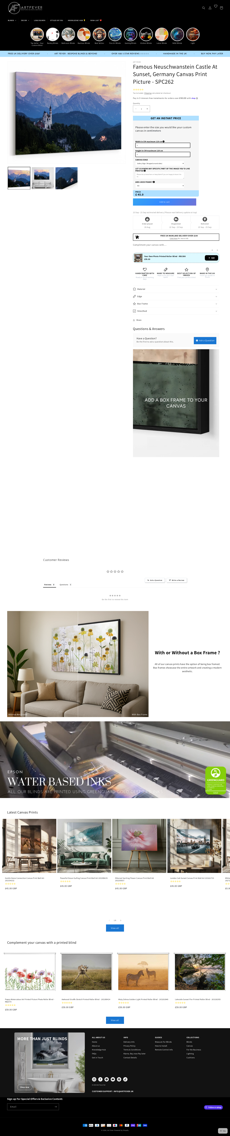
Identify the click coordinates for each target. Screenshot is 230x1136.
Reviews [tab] (47, 584)
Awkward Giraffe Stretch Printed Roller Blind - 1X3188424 (86, 999)
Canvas (190, 1046)
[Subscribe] (55, 1106)
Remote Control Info (164, 1050)
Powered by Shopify (121, 1130)
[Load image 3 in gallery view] (66, 178)
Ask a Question (207, 340)
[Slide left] (109, 920)
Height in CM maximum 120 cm (149, 151)
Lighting (190, 1053)
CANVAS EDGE (141, 160)
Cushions (191, 1057)
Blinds (189, 1042)
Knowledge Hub (99, 1050)
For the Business (194, 1050)
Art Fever (110, 1130)
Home (94, 1042)
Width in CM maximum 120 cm (160, 142)
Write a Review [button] (178, 580)
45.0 (141, 194)
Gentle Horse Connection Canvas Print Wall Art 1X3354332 (24, 879)
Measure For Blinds (163, 1042)
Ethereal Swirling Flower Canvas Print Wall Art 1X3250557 (134, 879)
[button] (204, 8)
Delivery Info (129, 1042)
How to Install (161, 1046)
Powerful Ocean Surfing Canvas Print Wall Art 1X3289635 (84, 878)
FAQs (94, 1053)
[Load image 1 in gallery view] (19, 178)
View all (115, 928)
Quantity (136, 103)
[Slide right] (120, 920)
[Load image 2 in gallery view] (43, 178)
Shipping (147, 93)
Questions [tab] (64, 584)
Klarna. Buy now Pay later (135, 1053)
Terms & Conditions (132, 1050)
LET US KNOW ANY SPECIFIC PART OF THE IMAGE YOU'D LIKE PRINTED (162, 170)
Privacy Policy (129, 1046)
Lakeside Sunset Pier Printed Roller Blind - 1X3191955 (198, 999)
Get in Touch (97, 1057)
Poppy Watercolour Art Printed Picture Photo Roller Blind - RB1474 (30, 1000)
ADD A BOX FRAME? (155, 182)
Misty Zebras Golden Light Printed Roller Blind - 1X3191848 (143, 999)
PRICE (138, 192)
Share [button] (138, 320)
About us (96, 1046)
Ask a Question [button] (156, 580)
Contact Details (130, 1057)
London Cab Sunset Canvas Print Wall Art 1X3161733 (192, 878)
